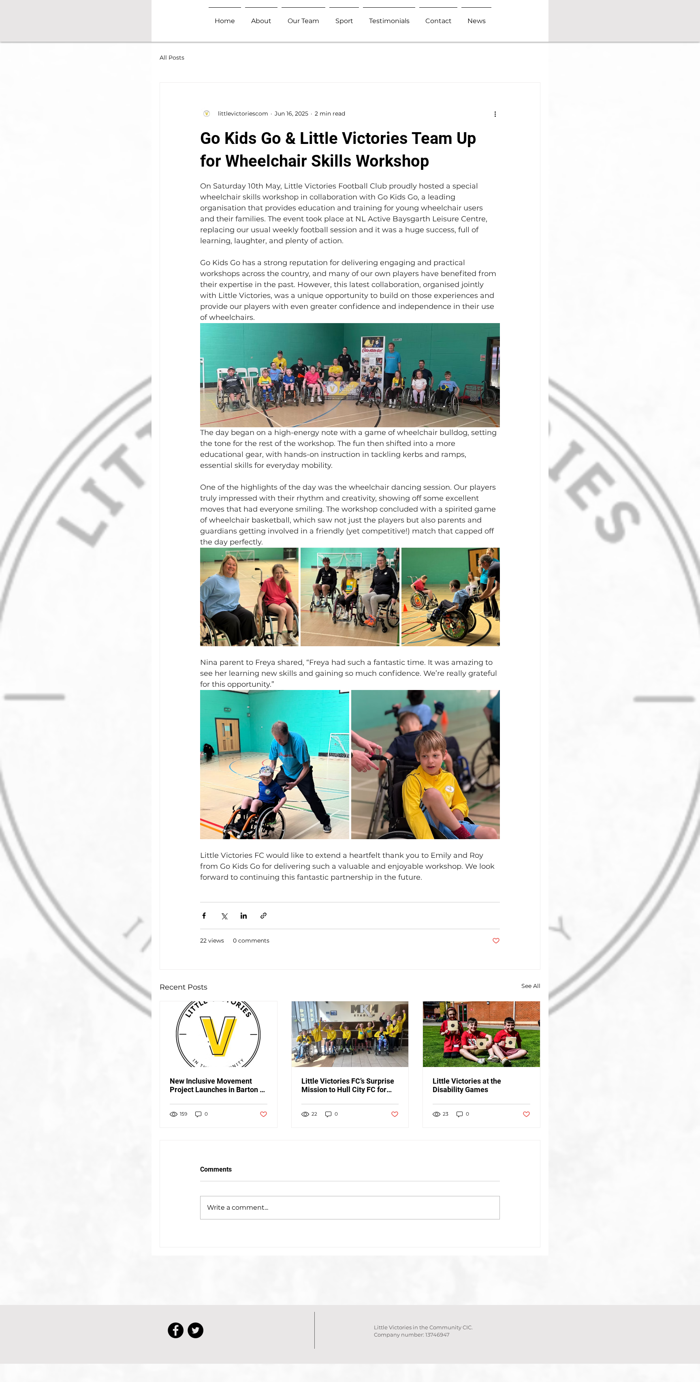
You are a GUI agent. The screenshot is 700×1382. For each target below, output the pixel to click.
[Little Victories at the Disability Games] (481, 1034)
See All (530, 986)
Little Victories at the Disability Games (467, 1085)
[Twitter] (195, 1330)
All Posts (172, 57)
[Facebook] (176, 1330)
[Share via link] (263, 915)
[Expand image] (249, 597)
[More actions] (495, 113)
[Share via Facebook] (204, 915)
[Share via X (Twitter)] (224, 915)
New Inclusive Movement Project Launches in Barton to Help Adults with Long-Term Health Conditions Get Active (218, 1085)
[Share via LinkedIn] (244, 915)
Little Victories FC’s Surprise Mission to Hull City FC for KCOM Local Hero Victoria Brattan (347, 1085)
